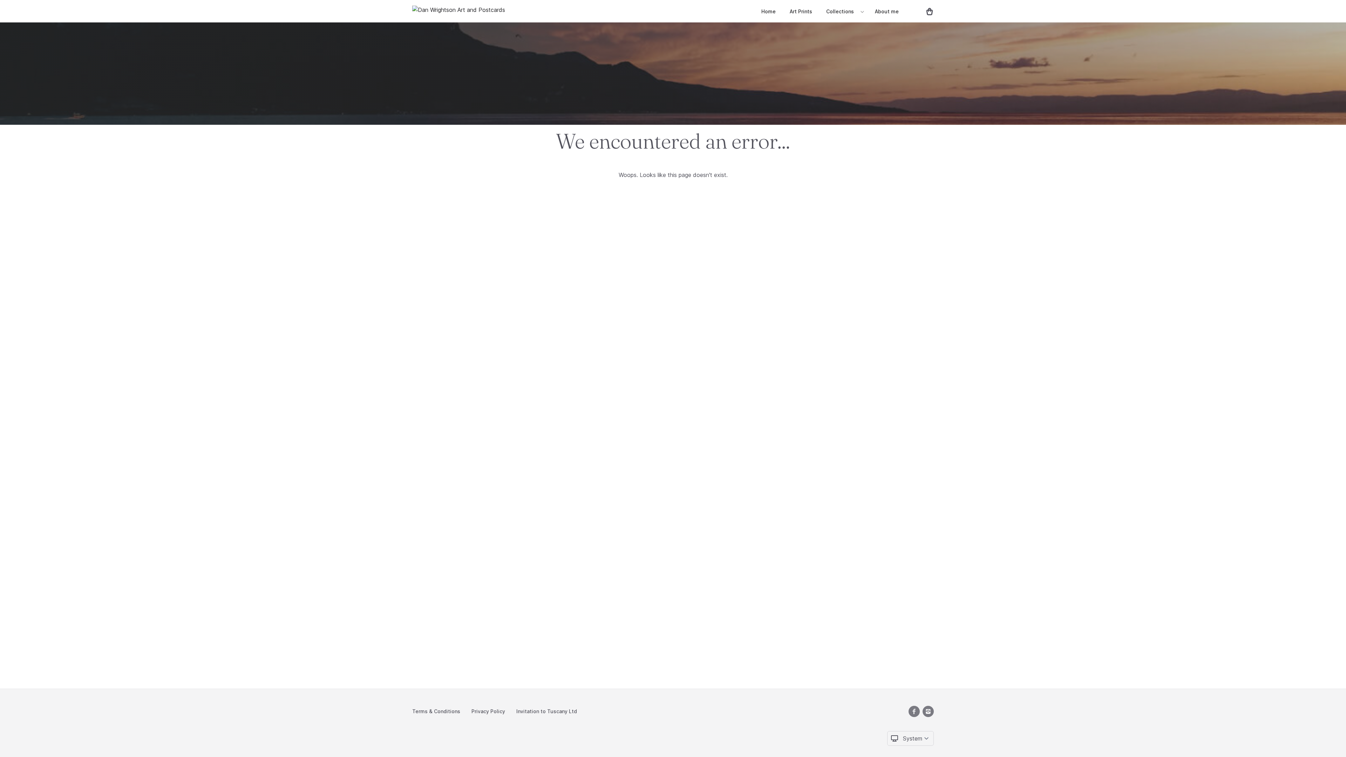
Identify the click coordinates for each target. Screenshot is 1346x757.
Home (768, 11)
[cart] (927, 11)
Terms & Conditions (436, 711)
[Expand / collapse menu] (861, 11)
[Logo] (458, 11)
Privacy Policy (488, 711)
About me (887, 11)
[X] (914, 711)
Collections (840, 11)
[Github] (928, 711)
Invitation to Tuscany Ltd (546, 711)
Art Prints (801, 11)
